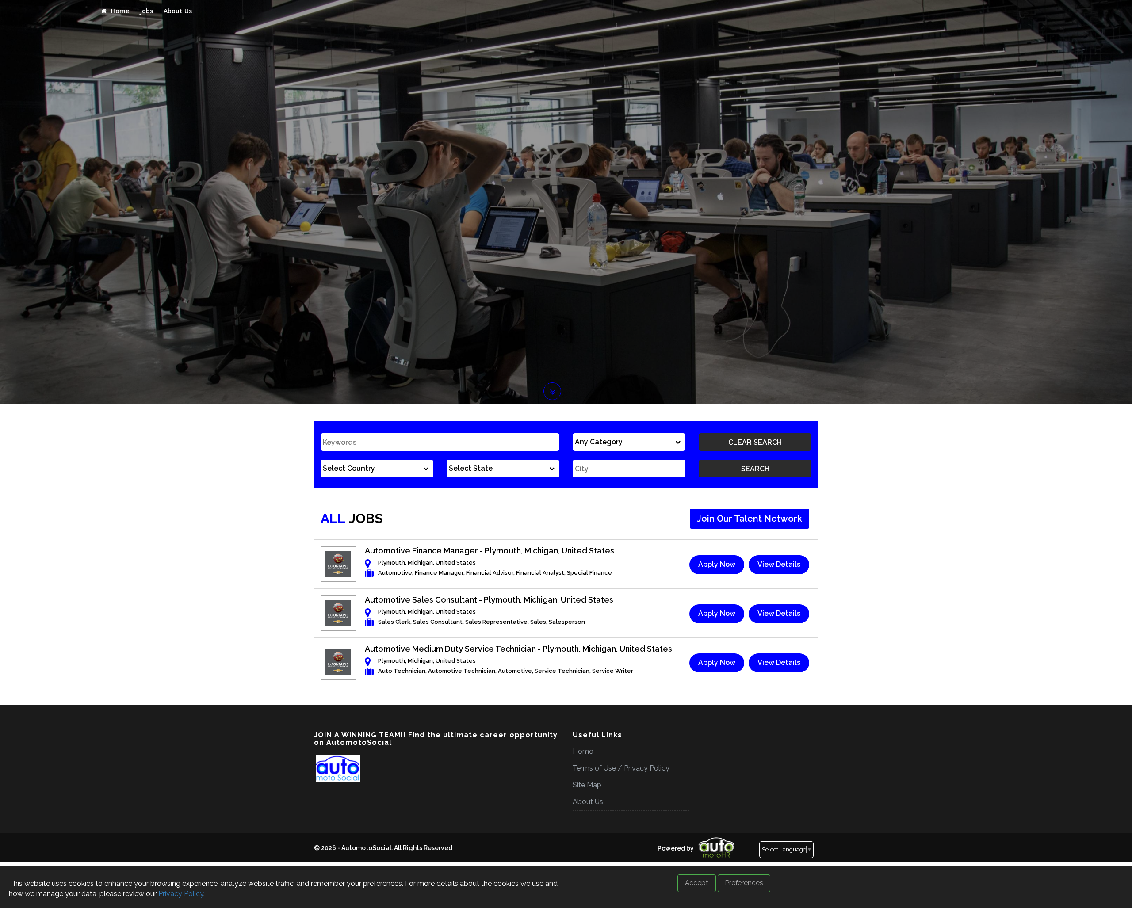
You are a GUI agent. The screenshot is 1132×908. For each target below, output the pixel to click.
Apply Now (716, 564)
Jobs (146, 11)
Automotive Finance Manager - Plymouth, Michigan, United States (489, 550)
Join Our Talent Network (749, 518)
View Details (778, 564)
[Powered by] (655, 841)
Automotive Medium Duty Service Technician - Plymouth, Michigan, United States (518, 648)
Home (119, 11)
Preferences (744, 883)
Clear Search (755, 442)
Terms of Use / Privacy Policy (621, 768)
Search (755, 469)
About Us (178, 11)
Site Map (587, 785)
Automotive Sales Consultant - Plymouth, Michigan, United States (489, 599)
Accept (696, 883)
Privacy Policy (180, 893)
